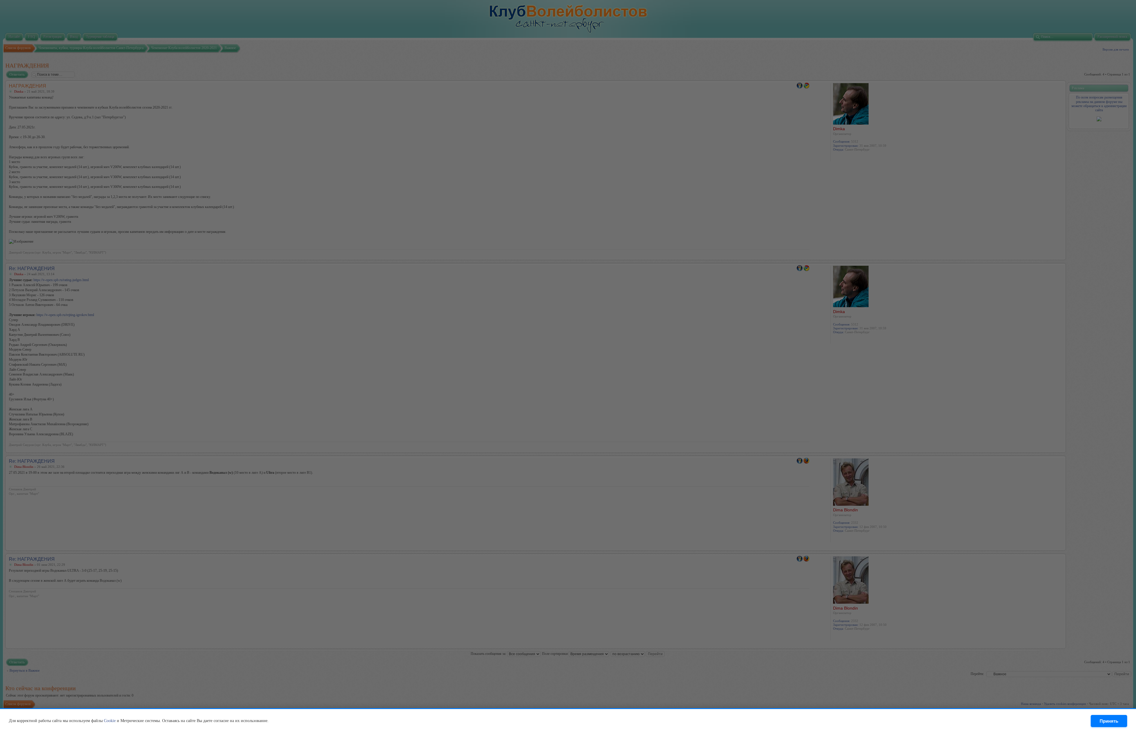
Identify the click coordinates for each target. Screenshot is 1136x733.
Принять (1109, 721)
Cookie (110, 720)
